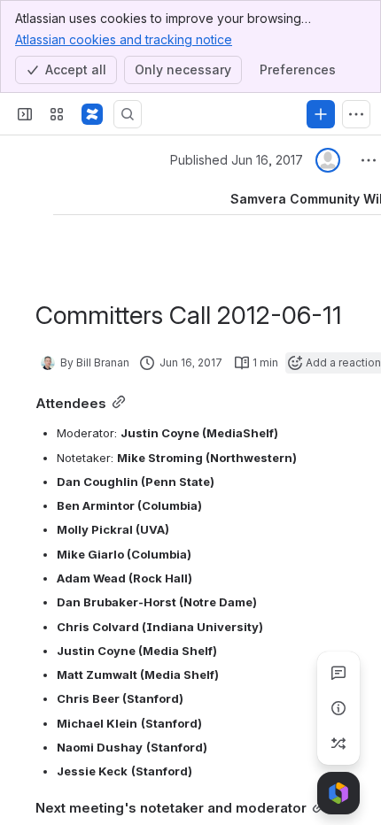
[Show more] (356, 114)
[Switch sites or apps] (57, 114)
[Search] (127, 114)
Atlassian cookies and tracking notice (123, 39)
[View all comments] (338, 673)
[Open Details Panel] (338, 708)
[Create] (321, 114)
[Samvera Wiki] (92, 114)
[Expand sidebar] (25, 114)
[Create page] (338, 743)
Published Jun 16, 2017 (236, 159)
